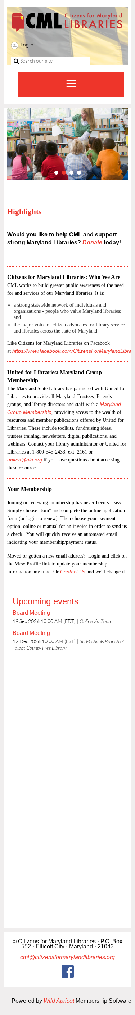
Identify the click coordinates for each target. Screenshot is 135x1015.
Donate (93, 242)
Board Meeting (31, 613)
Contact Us (72, 571)
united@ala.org (24, 460)
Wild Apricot (59, 1001)
